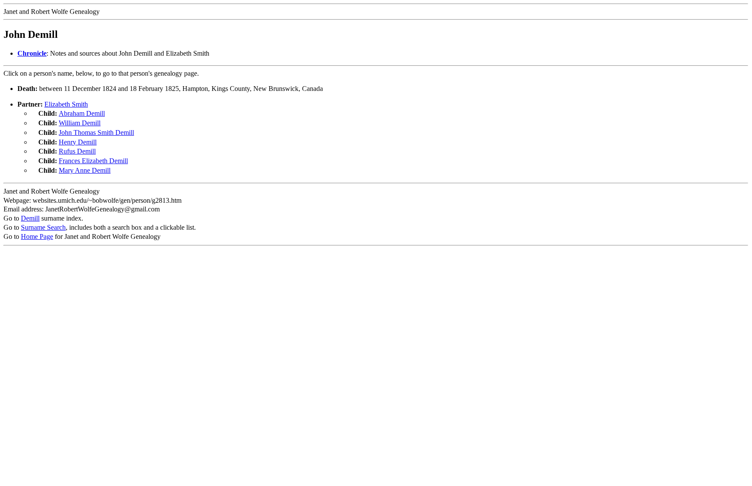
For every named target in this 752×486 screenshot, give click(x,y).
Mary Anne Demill (85, 170)
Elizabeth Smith (66, 104)
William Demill (80, 123)
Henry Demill (78, 142)
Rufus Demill (77, 151)
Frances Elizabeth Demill (93, 160)
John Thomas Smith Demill (96, 132)
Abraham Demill (82, 113)
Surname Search (43, 227)
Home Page (37, 236)
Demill (30, 218)
